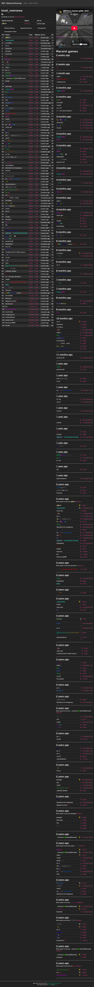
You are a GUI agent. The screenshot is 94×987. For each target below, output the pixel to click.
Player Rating (33, 3)
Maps (25, 3)
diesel (55, 984)
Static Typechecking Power (54, 983)
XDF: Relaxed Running (11, 3)
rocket (49, 984)
